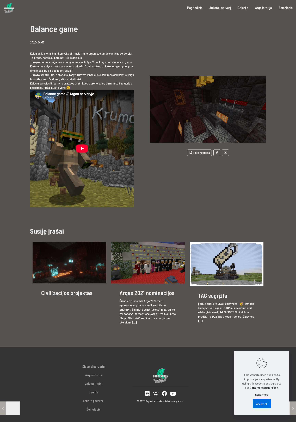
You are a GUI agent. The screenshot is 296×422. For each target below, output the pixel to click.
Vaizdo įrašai (93, 383)
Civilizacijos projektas (66, 292)
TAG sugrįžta (212, 295)
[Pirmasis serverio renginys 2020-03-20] (10, 408)
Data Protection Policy (264, 387)
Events (93, 392)
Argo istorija (93, 375)
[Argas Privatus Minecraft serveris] (8, 7)
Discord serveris (93, 366)
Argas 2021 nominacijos (147, 292)
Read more (261, 394)
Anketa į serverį (93, 401)
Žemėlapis (94, 409)
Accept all (261, 403)
